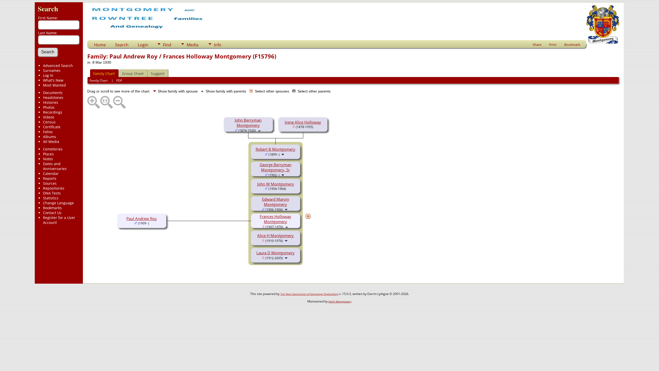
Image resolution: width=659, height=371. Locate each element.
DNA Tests (52, 193)
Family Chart (104, 73)
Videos (48, 117)
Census (49, 122)
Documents (53, 92)
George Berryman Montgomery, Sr (275, 167)
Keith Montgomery (339, 301)
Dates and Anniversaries (55, 166)
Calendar (51, 173)
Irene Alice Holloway (303, 122)
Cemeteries (53, 149)
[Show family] (283, 154)
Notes (48, 158)
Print (553, 44)
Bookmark (572, 44)
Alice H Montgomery (275, 235)
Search (48, 9)
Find (167, 45)
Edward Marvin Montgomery (275, 202)
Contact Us (52, 212)
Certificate (51, 126)
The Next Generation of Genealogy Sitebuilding (309, 294)
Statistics (50, 198)
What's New (53, 80)
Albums (49, 136)
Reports (49, 178)
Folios (48, 131)
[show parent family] (259, 130)
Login (143, 45)
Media (192, 45)
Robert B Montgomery (275, 149)
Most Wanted (54, 85)
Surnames (51, 70)
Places (48, 153)
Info (217, 45)
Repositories (53, 188)
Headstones (53, 97)
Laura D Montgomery (275, 252)
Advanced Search (58, 65)
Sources (50, 183)
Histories (50, 102)
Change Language (58, 202)
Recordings (52, 112)
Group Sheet (133, 73)
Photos (49, 107)
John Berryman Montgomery (248, 122)
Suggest (157, 73)
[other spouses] (307, 216)
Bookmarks (52, 207)
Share (537, 44)
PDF (119, 80)
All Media (51, 141)
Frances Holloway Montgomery (275, 219)
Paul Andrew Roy (141, 218)
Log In (48, 75)
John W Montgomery (275, 184)
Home (100, 45)
